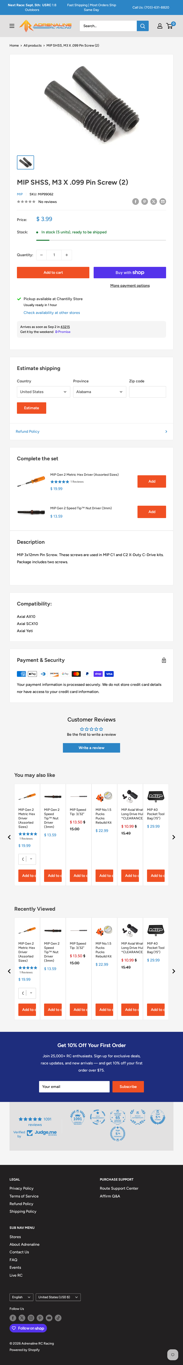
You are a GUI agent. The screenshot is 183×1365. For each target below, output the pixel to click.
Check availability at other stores (52, 312)
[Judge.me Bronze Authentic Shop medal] (137, 1117)
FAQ (13, 1260)
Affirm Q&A (110, 1196)
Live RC (16, 1275)
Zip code (136, 381)
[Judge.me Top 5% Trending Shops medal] (117, 1133)
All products (33, 45)
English (17, 1297)
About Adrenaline (25, 1244)
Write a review (91, 747)
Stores (15, 1237)
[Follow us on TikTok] (58, 1318)
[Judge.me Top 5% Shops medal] (157, 1117)
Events (15, 1267)
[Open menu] (12, 26)
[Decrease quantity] (41, 255)
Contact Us (19, 1252)
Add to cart (53, 272)
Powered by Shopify (25, 1350)
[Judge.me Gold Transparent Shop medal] (97, 1117)
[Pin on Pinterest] (144, 201)
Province (81, 381)
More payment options (130, 285)
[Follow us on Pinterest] (40, 1318)
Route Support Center (119, 1188)
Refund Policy (28, 431)
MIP (20, 194)
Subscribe (128, 1086)
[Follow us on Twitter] (22, 1318)
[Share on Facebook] (135, 201)
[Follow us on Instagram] (31, 1318)
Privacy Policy (22, 1188)
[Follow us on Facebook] (13, 1318)
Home (14, 45)
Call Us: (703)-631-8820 (150, 7)
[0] (170, 26)
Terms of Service (24, 1196)
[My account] (160, 26)
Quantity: (25, 255)
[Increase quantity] (67, 255)
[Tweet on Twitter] (153, 201)
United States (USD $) (54, 1297)
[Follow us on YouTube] (49, 1318)
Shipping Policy (23, 1211)
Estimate (31, 408)
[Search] (143, 26)
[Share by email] (162, 201)
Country (24, 381)
